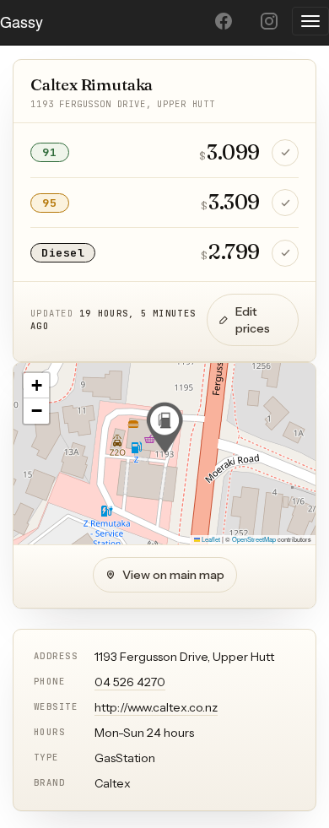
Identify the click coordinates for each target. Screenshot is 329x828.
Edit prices (252, 320)
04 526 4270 (129, 682)
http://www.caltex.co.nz (156, 707)
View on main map (173, 574)
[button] (164, 428)
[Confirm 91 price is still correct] (285, 152)
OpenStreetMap (254, 539)
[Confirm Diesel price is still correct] (285, 253)
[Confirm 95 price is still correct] (285, 202)
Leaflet (210, 539)
